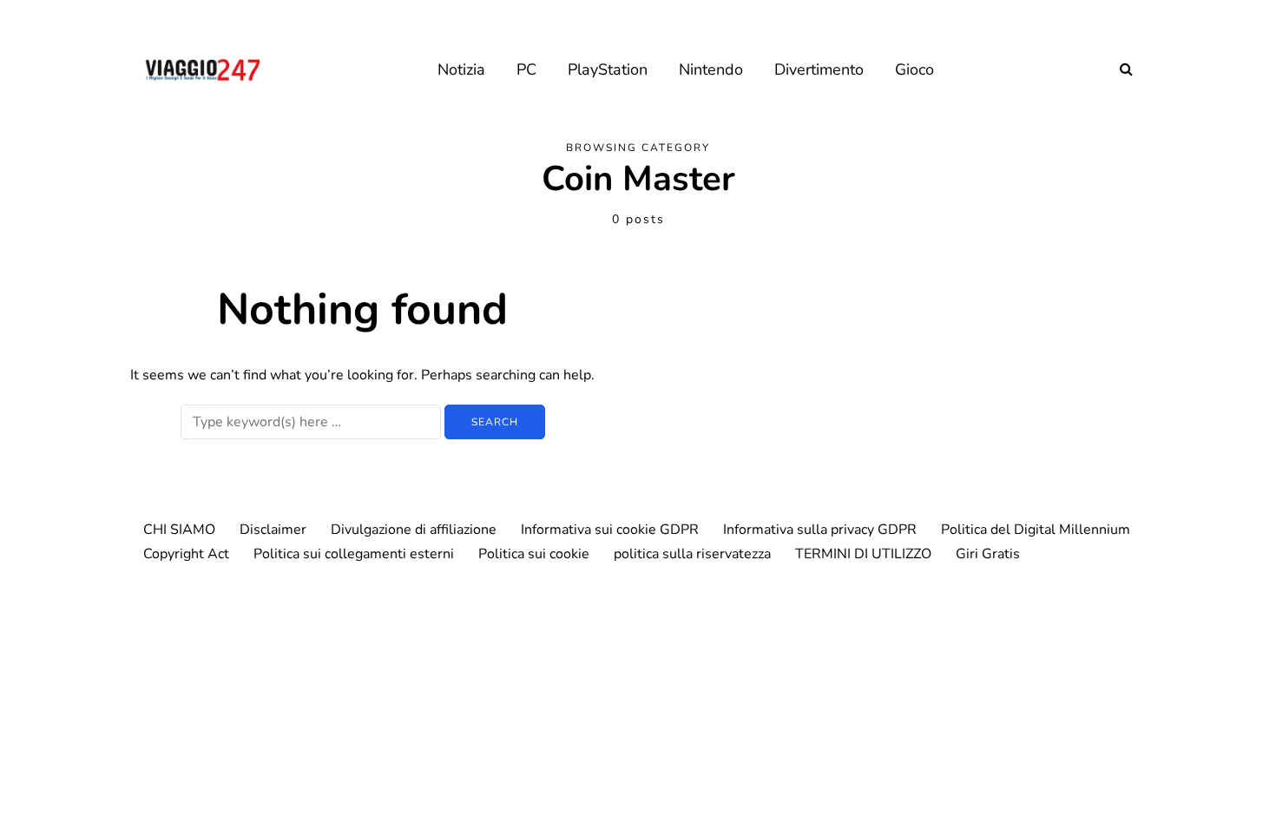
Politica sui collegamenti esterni (353, 553)
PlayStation (608, 69)
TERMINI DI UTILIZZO (863, 553)
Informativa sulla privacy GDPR (820, 529)
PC (526, 69)
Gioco (914, 69)
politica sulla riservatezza (692, 553)
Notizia (461, 69)
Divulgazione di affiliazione (414, 529)
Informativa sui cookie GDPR (610, 529)
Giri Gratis (988, 553)
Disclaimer (273, 529)
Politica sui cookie (533, 553)
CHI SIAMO (179, 529)
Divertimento (819, 69)
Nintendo (711, 69)
